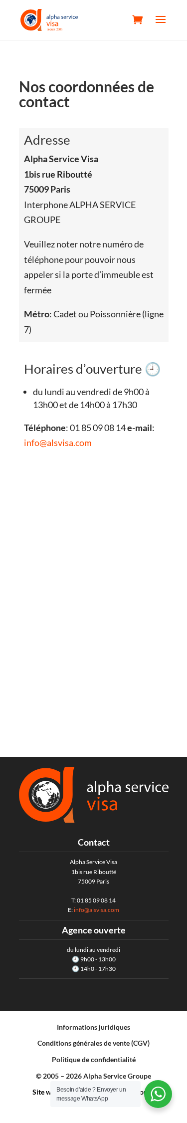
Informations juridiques (93, 1027)
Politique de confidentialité (94, 1059)
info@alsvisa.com (58, 442)
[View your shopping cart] (138, 19)
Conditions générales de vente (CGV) (93, 1043)
